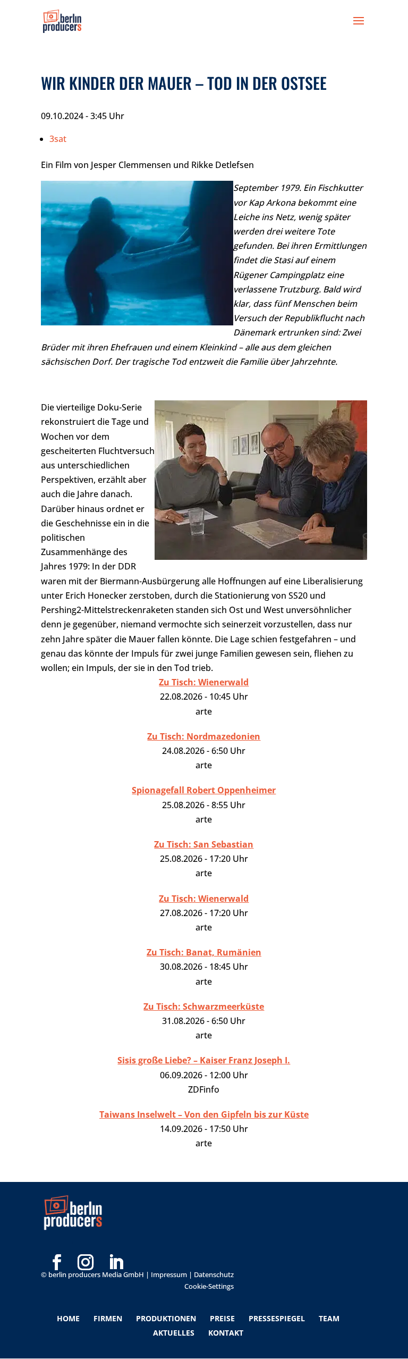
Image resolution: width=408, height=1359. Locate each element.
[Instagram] (85, 1245)
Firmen (108, 1318)
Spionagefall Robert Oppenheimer (204, 790)
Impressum (169, 1274)
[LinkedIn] (115, 1245)
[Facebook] (56, 1245)
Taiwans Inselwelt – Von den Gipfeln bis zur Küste (204, 1114)
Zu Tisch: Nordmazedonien (203, 736)
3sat (57, 139)
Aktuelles (173, 1333)
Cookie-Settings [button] (209, 1286)
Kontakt (225, 1333)
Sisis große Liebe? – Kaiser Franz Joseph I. (203, 1060)
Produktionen (166, 1318)
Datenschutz (214, 1274)
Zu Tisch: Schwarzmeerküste (203, 1006)
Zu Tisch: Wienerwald (204, 682)
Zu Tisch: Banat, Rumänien (204, 952)
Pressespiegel (277, 1318)
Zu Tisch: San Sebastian (203, 844)
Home (68, 1318)
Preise (222, 1318)
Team (329, 1318)
